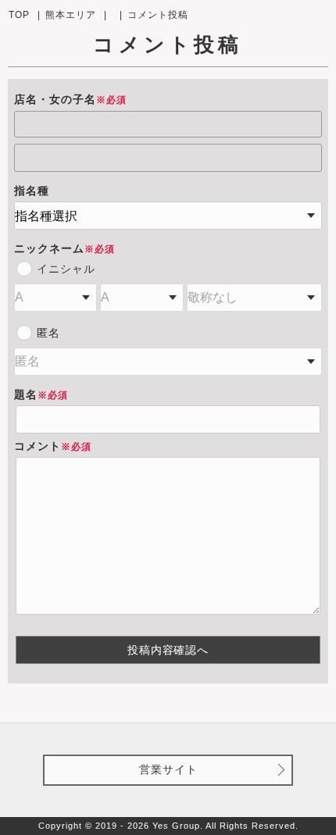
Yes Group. (177, 825)
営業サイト (168, 769)
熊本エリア (70, 14)
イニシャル (66, 268)
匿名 (48, 333)
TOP (19, 14)
